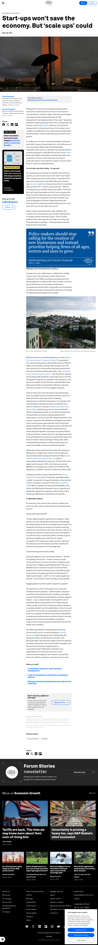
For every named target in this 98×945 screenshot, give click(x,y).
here (31, 184)
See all (92, 793)
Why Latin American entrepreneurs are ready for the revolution (49, 683)
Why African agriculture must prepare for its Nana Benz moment (84, 868)
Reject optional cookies (81, 935)
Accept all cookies (81, 930)
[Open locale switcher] (2, 939)
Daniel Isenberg (8, 96)
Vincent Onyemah (8, 109)
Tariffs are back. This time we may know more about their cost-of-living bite (23, 833)
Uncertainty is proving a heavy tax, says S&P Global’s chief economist (72, 833)
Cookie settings (81, 940)
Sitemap (49, 936)
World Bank (44, 125)
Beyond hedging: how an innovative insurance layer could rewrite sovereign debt (60, 869)
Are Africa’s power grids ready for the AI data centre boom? (12, 868)
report (68, 153)
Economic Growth (10, 13)
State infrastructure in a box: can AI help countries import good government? (37, 868)
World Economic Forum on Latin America (43, 100)
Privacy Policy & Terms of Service (49, 933)
